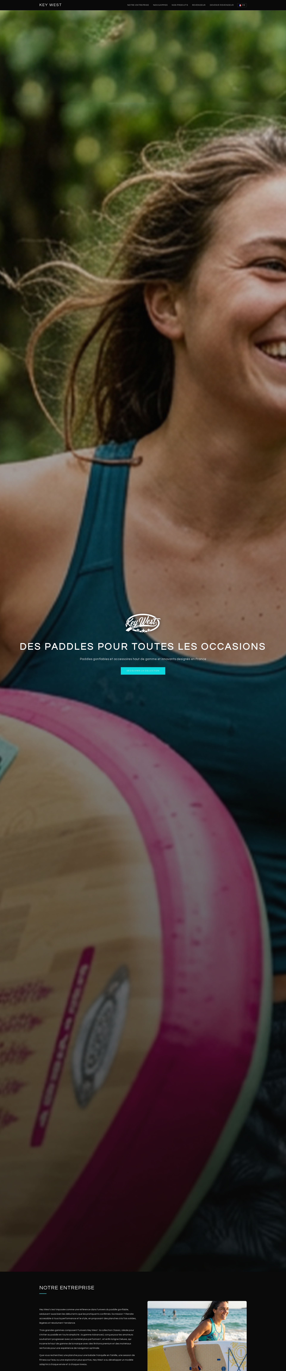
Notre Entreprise (138, 5)
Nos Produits (180, 5)
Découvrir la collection (143, 671)
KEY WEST (50, 5)
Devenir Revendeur (222, 5)
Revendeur (199, 5)
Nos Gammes (160, 5)
